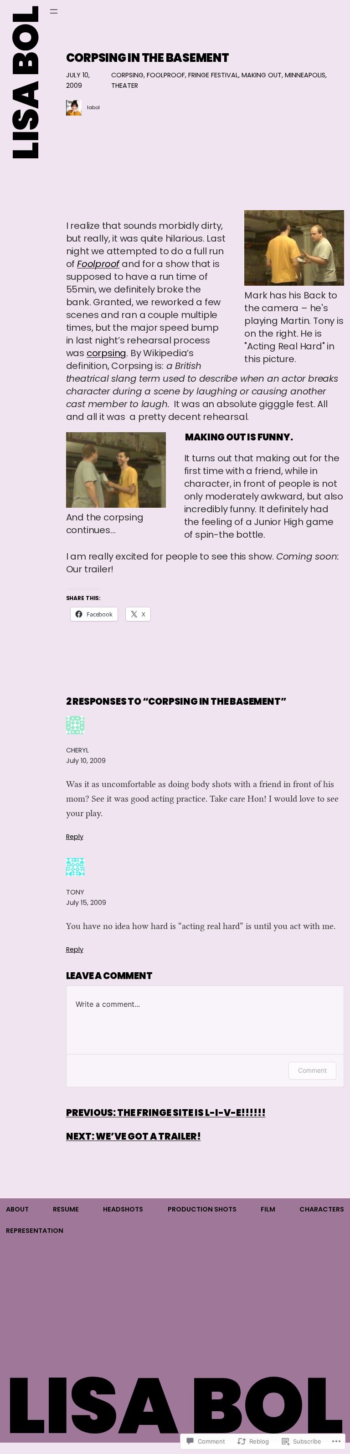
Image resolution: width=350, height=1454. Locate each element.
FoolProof (166, 75)
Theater (124, 85)
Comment (312, 1070)
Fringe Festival (213, 75)
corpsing (106, 353)
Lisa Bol (25, 83)
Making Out (262, 75)
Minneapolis (305, 75)
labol (93, 107)
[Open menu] (53, 11)
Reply (74, 836)
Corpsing (127, 75)
